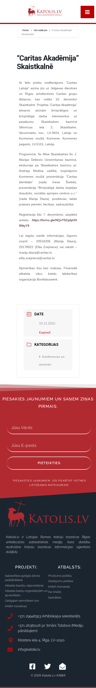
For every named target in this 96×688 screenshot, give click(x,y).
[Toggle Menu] (87, 12)
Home (25, 30)
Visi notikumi (40, 30)
